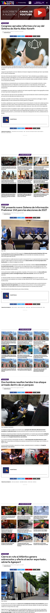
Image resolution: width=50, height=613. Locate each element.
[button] (30, 3)
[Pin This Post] (28, 36)
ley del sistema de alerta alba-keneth (35, 131)
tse (44, 307)
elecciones (14, 307)
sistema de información (36, 307)
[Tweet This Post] (21, 36)
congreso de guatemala (17, 131)
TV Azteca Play (22, 2)
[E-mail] (3, 126)
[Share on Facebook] (13, 36)
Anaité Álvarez (7, 32)
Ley (24, 131)
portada (4, 132)
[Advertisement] (25, 144)
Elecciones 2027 (21, 307)
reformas (9, 132)
